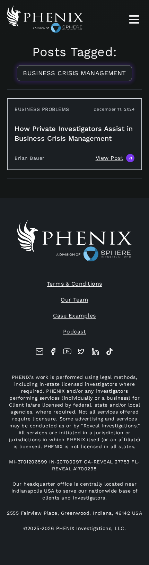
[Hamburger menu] (134, 20)
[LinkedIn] (95, 351)
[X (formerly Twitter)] (81, 351)
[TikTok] (109, 351)
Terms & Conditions (74, 283)
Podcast (74, 331)
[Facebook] (53, 351)
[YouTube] (67, 351)
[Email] (39, 351)
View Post (110, 158)
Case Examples (74, 315)
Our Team (74, 299)
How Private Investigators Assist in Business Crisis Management (74, 133)
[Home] (45, 19)
